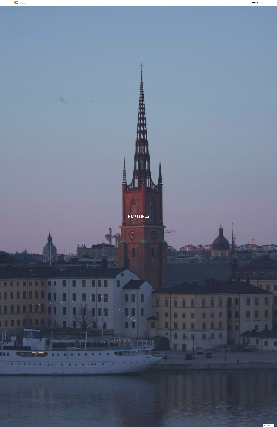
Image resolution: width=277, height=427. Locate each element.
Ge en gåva (255, 2)
